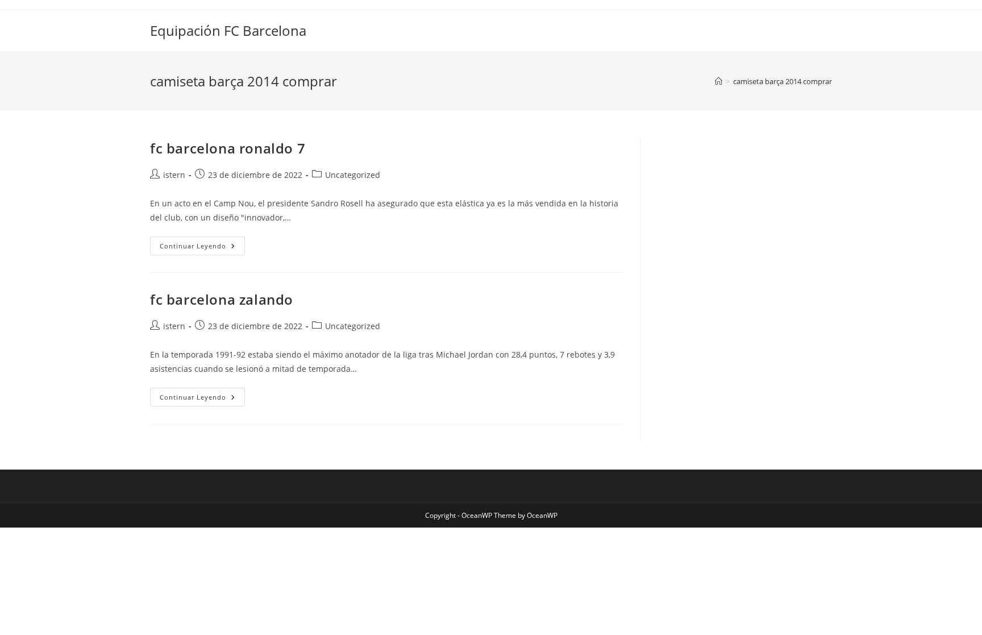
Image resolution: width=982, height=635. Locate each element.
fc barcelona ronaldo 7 (227, 148)
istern (174, 174)
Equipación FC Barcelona (228, 30)
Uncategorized (352, 174)
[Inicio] (718, 81)
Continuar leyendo (202, 247)
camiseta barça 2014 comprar (782, 81)
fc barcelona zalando (221, 299)
